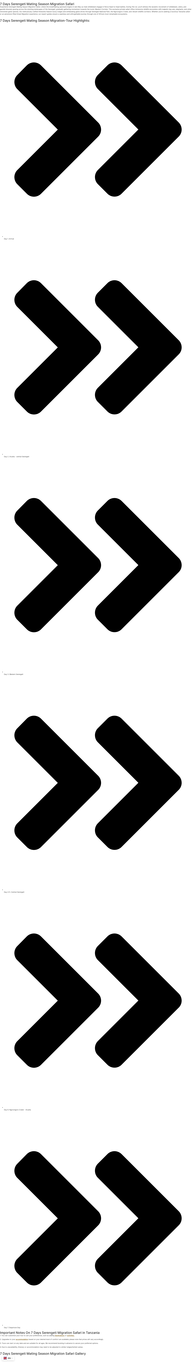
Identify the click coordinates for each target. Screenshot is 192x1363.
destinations (59, 1336)
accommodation (22, 1339)
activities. (70, 1336)
